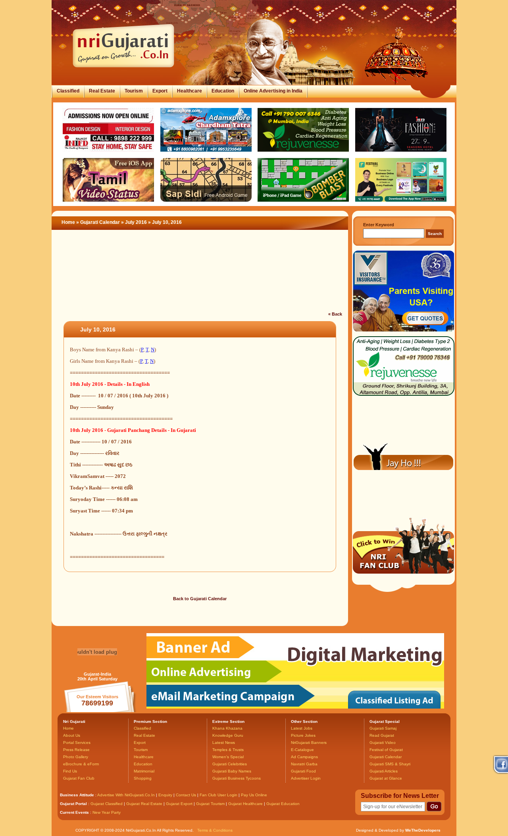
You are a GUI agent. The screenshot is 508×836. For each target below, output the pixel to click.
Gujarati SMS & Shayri (389, 764)
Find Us (70, 771)
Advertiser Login (306, 778)
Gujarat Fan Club (78, 778)
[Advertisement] (200, 275)
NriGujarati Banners (309, 742)
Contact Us (186, 795)
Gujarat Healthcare (245, 803)
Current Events (74, 812)
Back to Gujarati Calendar (200, 598)
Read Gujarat (381, 735)
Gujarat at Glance (385, 778)
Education (223, 91)
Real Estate (102, 91)
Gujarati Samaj (382, 728)
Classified (68, 91)
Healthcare (189, 91)
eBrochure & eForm (81, 764)
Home (68, 222)
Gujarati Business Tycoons (236, 778)
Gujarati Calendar (100, 222)
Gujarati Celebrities (229, 764)
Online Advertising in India (273, 91)
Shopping (143, 778)
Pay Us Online (254, 795)
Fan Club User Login (218, 795)
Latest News (223, 742)
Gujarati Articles (383, 771)
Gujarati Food (303, 771)
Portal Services (76, 742)
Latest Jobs (301, 728)
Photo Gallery (75, 757)
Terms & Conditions (215, 830)
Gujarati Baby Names (231, 771)
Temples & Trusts (228, 749)
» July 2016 (134, 222)
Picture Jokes (303, 735)
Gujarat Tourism (210, 803)
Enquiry (165, 795)
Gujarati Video (382, 742)
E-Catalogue (302, 749)
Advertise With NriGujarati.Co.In (126, 795)
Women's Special (228, 757)
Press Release (76, 749)
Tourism (134, 91)
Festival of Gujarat (386, 749)
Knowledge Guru (227, 735)
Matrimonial (144, 771)
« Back (335, 314)
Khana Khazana (227, 728)
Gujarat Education (283, 803)
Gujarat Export (179, 803)
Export (159, 91)
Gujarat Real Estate (144, 803)
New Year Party (106, 812)
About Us (71, 735)
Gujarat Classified (106, 803)
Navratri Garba (304, 764)
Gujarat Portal (73, 803)
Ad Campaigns (304, 757)
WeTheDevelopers (423, 830)
